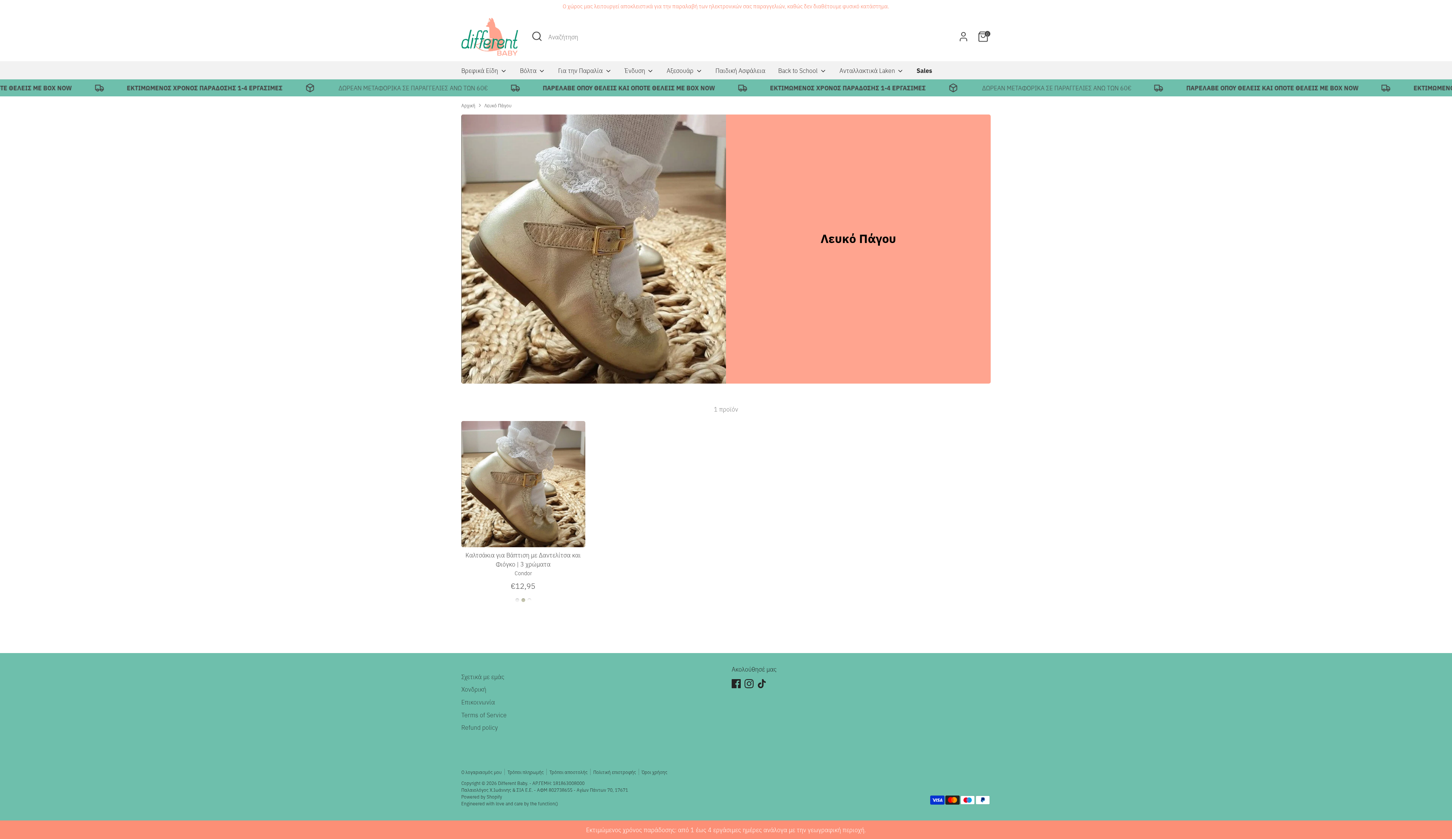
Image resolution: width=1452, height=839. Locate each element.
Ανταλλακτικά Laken (868, 70)
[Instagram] (749, 683)
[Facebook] (736, 683)
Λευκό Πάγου (498, 105)
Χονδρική (473, 689)
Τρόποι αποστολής (568, 772)
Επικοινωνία (478, 702)
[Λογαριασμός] (963, 36)
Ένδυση (636, 70)
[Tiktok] (761, 683)
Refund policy (479, 727)
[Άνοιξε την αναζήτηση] (536, 36)
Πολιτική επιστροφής (614, 772)
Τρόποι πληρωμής (525, 772)
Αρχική (468, 105)
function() (548, 803)
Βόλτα (529, 70)
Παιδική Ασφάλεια (740, 70)
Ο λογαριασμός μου (481, 772)
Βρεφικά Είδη (480, 70)
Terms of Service (484, 715)
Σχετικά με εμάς (482, 676)
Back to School (798, 70)
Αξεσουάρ (681, 70)
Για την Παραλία (581, 70)
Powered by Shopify (481, 796)
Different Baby (512, 783)
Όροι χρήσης (654, 772)
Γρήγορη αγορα (523, 535)
